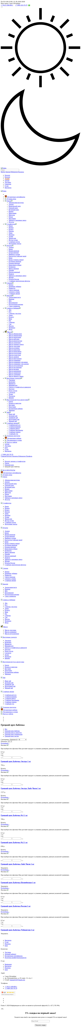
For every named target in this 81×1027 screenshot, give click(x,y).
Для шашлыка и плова (14, 440)
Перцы (11, 285)
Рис (10, 320)
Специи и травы (14, 292)
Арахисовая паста (15, 297)
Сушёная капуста (14, 425)
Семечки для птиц (15, 313)
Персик (11, 231)
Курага (11, 229)
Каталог (7, 175)
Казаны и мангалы (15, 403)
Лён (10, 310)
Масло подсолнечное (16, 365)
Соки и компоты (14, 306)
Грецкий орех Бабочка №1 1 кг (14, 815)
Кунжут (11, 317)
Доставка (8, 182)
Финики (11, 235)
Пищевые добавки (15, 286)
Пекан (11, 217)
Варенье (11, 299)
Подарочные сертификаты (16, 197)
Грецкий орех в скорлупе (13, 732)
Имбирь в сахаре (14, 254)
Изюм (11, 226)
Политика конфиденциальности (15, 957)
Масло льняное (14, 357)
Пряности (12, 288)
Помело (11, 274)
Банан (11, 249)
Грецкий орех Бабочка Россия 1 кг (16, 906)
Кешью (11, 211)
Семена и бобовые (12, 308)
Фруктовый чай (14, 419)
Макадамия (12, 213)
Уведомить (4, 868)
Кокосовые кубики (15, 265)
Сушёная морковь (15, 427)
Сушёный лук (13, 434)
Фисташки (12, 218)
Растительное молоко (16, 304)
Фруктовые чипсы (15, 243)
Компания (8, 964)
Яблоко (11, 277)
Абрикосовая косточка (16, 202)
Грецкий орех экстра (12, 736)
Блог (6, 447)
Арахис (11, 204)
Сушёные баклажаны (16, 430)
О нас (7, 186)
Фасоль (11, 326)
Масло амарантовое (15, 335)
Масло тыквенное (15, 373)
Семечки (12, 322)
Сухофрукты (10, 224)
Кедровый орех (14, 210)
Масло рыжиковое (15, 371)
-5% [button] (2, 1009)
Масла (9, 332)
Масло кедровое (14, 348)
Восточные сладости (13, 378)
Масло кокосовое (14, 350)
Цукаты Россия (14, 279)
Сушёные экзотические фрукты (19, 281)
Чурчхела (12, 396)
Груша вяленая (14, 252)
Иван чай (12, 414)
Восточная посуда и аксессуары (17, 400)
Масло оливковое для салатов (19, 364)
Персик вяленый (14, 272)
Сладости (12, 392)
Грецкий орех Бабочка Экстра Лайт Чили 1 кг (21, 788)
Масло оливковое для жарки (18, 362)
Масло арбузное (14, 339)
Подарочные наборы (16, 408)
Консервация (13, 302)
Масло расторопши (15, 367)
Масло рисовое (14, 369)
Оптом (7, 180)
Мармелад (12, 383)
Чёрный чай (13, 421)
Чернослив (12, 238)
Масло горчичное (15, 342)
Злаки (11, 315)
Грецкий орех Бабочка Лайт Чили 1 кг (17, 864)
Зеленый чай (13, 416)
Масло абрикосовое (15, 334)
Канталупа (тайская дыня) (17, 256)
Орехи (8, 201)
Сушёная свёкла (14, 428)
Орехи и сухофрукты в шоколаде (20, 387)
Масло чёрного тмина (16, 376)
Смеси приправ (14, 290)
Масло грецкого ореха (16, 344)
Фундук (11, 222)
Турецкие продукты (13, 436)
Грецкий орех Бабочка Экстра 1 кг (16, 761)
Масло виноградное (15, 341)
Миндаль (12, 215)
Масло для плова (14, 346)
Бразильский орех (15, 206)
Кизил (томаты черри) (16, 260)
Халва (11, 394)
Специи (9, 283)
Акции (7, 179)
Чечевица (12, 327)
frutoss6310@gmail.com (17, 980)
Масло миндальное (15, 358)
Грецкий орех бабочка (12, 731)
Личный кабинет (10, 954)
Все (6, 729)
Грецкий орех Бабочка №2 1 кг (14, 842)
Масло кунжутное (15, 355)
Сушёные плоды (14, 242)
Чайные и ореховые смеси (17, 220)
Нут (10, 312)
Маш (10, 319)
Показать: (4, 741)
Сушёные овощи (14, 293)
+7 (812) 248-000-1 (11, 986)
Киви (10, 258)
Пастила (11, 389)
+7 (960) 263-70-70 (7, 454)
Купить (3, 768)
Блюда (11, 401)
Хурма (11, 236)
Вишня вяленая (14, 251)
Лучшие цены (11, 199)
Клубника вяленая (15, 261)
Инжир (11, 227)
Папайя (11, 270)
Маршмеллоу (13, 385)
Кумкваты (12, 267)
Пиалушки (12, 407)
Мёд (10, 301)
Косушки (12, 405)
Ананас (11, 247)
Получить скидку (40, 1025)
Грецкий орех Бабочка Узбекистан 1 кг (17, 930)
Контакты (8, 187)
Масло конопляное (15, 351)
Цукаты (9, 245)
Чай (7, 412)
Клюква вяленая (14, 263)
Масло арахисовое (15, 337)
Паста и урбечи (11, 442)
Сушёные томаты (14, 432)
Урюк (10, 233)
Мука (10, 329)
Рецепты (8, 944)
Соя (10, 324)
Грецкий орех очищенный (13, 734)
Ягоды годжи (13, 240)
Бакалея (9, 295)
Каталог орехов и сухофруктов (15, 461)
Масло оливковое (14, 360)
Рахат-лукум (13, 391)
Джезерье (12, 380)
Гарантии (8, 184)
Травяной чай (13, 417)
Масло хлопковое (14, 374)
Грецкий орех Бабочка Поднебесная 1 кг (18, 882)
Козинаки (12, 382)
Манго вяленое (14, 268)
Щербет (11, 398)
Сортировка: (5, 739)
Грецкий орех (13, 208)
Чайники (12, 410)
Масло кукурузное (15, 353)
